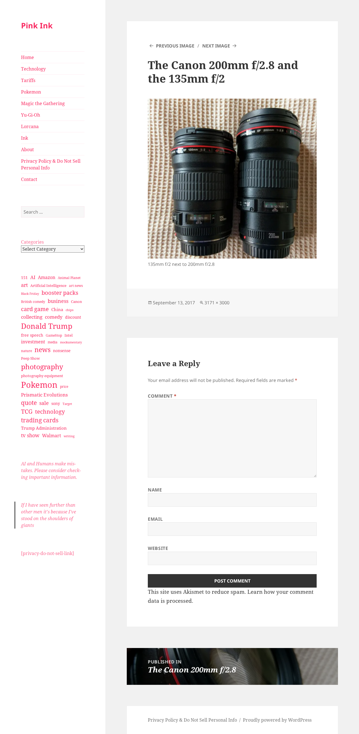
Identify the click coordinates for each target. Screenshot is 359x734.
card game (35, 309)
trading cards (39, 420)
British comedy (33, 301)
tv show (30, 435)
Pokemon (31, 92)
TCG (27, 411)
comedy (54, 317)
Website (158, 548)
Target (67, 404)
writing (69, 436)
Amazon (46, 277)
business (58, 300)
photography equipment (42, 375)
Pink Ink (37, 25)
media (52, 342)
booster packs (60, 292)
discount (73, 317)
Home (27, 57)
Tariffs (28, 80)
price (64, 386)
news (42, 349)
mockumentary (71, 342)
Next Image (216, 46)
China (57, 309)
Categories (32, 242)
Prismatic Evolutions (44, 394)
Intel (69, 335)
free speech (32, 335)
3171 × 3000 (216, 303)
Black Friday (30, 293)
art (24, 284)
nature (26, 350)
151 (24, 277)
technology (50, 411)
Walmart (51, 435)
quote (29, 402)
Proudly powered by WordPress (277, 720)
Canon (76, 301)
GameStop (54, 335)
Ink (24, 138)
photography (42, 366)
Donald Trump (46, 326)
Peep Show (30, 358)
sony (55, 403)
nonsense (62, 350)
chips (69, 310)
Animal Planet (69, 278)
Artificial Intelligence (48, 285)
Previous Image (175, 46)
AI (32, 277)
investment (33, 342)
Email (155, 519)
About (27, 149)
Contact (29, 179)
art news (76, 285)
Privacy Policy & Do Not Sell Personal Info (50, 164)
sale (44, 402)
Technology (33, 69)
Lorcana (30, 126)
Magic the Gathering (43, 103)
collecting (31, 317)
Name (155, 490)
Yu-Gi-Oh (30, 115)
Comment (162, 396)
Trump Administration (44, 428)
